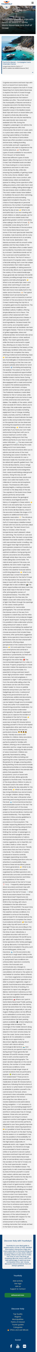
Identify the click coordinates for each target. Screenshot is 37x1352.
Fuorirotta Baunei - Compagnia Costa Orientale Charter (18, 67)
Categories (17, 1327)
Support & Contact (18, 1289)
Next (31, 48)
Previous (4, 48)
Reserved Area (18, 1295)
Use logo (17, 1283)
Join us (18, 1286)
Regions (18, 1317)
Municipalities (17, 1319)
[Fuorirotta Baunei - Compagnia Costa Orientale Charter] (18, 49)
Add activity (18, 1281)
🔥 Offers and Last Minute (17, 1330)
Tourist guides (18, 1325)
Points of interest (18, 1322)
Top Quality (17, 1314)
